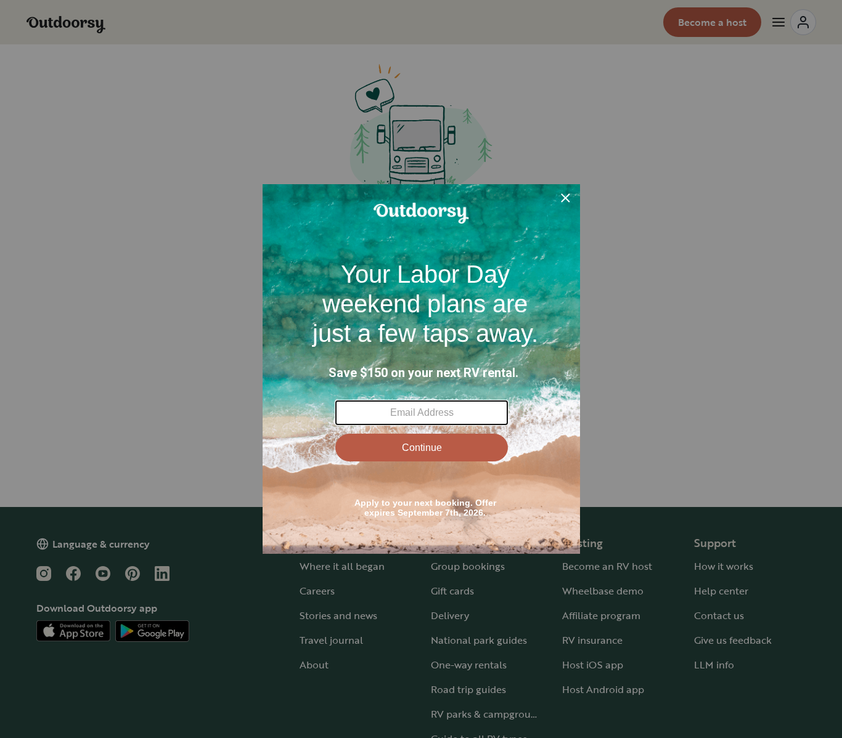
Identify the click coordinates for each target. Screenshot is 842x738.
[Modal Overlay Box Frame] (421, 369)
